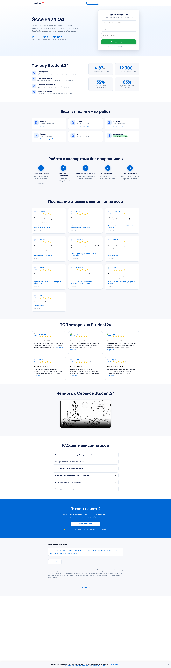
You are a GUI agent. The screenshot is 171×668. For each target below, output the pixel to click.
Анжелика (43, 212)
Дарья (42, 267)
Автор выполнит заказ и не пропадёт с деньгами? (72, 475)
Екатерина (42, 334)
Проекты (103, 3)
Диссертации (92, 550)
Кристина (79, 267)
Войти (136, 3)
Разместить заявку (119, 42)
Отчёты (77, 550)
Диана (115, 267)
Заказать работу (93, 3)
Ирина (42, 295)
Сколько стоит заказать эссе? (65, 489)
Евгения (115, 239)
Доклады (74, 553)
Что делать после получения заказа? (68, 482)
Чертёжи (115, 550)
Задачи (109, 550)
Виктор (78, 334)
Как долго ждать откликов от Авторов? (69, 468)
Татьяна (42, 239)
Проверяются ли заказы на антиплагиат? (69, 462)
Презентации (54, 553)
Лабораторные (101, 550)
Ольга (78, 212)
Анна (77, 360)
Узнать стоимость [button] (85, 524)
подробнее (59, 347)
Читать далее (85, 587)
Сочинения (62, 553)
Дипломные (70, 550)
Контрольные (61, 550)
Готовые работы (114, 3)
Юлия (41, 360)
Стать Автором (126, 3)
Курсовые (53, 550)
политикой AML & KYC (98, 666)
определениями (84, 666)
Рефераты (83, 550)
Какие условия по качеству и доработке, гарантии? (73, 455)
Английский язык (55, 562)
